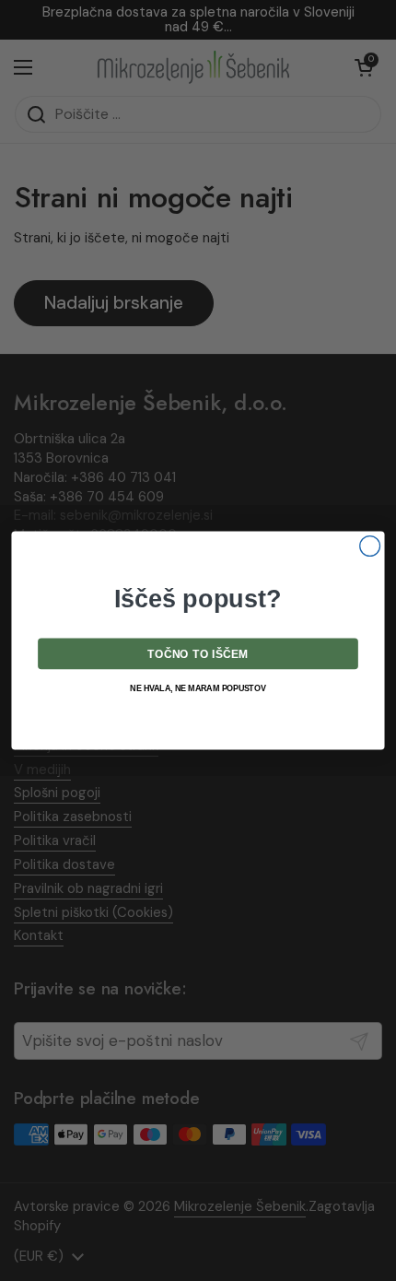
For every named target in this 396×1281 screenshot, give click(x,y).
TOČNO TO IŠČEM (197, 654)
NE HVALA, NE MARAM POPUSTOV (197, 688)
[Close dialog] (370, 546)
